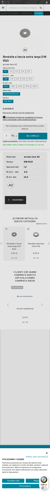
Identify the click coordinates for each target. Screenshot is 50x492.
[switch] (43, 488)
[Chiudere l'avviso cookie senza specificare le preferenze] (47, 453)
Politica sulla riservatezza (37, 457)
